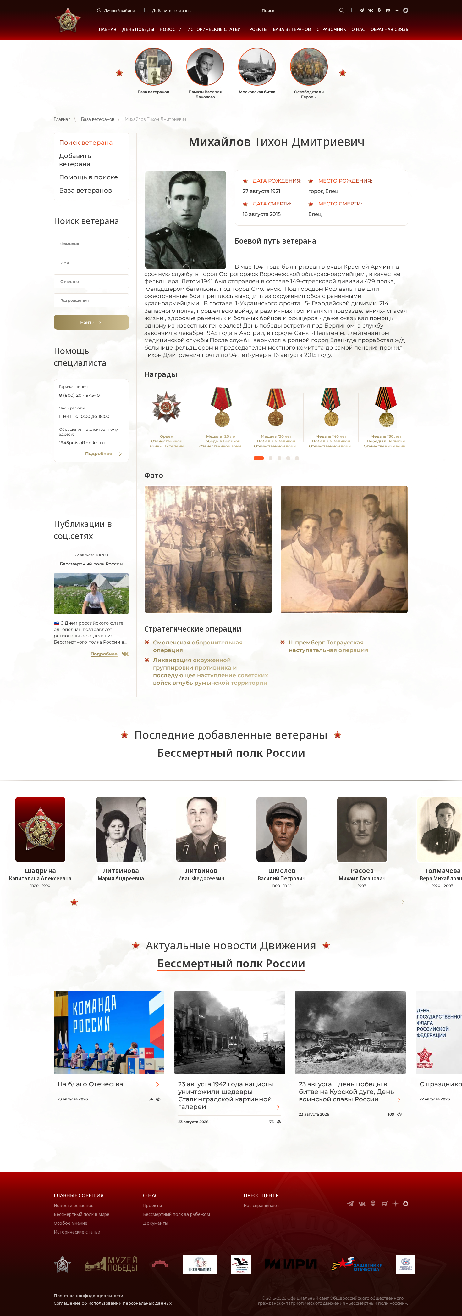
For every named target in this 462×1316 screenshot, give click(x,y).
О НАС (358, 29)
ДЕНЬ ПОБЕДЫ (138, 29)
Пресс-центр (261, 1195)
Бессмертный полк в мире (81, 1214)
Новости (171, 29)
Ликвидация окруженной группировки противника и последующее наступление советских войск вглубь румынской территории (210, 671)
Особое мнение (70, 1223)
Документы (155, 1223)
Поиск (268, 10)
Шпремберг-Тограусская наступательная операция (328, 646)
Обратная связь (389, 29)
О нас (150, 1195)
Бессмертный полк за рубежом (176, 1214)
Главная (106, 29)
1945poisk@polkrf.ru (82, 443)
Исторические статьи (214, 29)
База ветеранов (292, 29)
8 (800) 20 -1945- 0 (79, 395)
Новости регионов (74, 1205)
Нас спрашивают (261, 1205)
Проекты (257, 29)
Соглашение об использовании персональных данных (113, 1303)
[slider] (74, 902)
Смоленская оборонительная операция (198, 646)
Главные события (79, 1195)
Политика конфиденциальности (88, 1295)
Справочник (331, 29)
